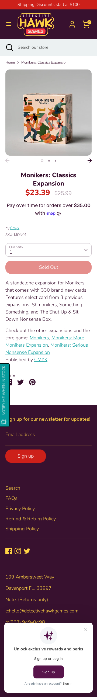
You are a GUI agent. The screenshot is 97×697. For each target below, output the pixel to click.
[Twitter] (27, 551)
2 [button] (49, 161)
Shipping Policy (22, 528)
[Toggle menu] (8, 24)
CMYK (40, 359)
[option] (48, 112)
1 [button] (42, 160)
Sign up (26, 456)
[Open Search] (9, 47)
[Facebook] (8, 551)
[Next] (90, 160)
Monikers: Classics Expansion (44, 62)
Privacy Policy (20, 508)
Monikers (39, 337)
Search (12, 488)
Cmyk (14, 228)
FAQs (11, 498)
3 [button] (55, 161)
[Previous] (7, 160)
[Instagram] (18, 551)
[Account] (72, 22)
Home (10, 62)
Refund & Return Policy (30, 518)
